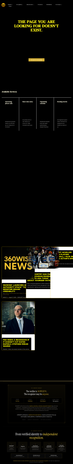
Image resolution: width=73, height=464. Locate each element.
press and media (6, 294)
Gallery (19, 263)
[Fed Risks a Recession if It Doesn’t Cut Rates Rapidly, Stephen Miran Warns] (18, 318)
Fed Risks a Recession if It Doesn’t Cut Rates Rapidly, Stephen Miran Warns (17, 318)
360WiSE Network (36, 456)
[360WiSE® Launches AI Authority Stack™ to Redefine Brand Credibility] (18, 263)
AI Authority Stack (12, 293)
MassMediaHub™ (19, 456)
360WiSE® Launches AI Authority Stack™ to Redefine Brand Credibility (17, 263)
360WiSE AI (7, 293)
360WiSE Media (53, 456)
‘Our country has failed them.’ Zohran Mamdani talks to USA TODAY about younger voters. (41, 257)
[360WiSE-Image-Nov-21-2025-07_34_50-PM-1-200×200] (3, 2)
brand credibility (19, 293)
